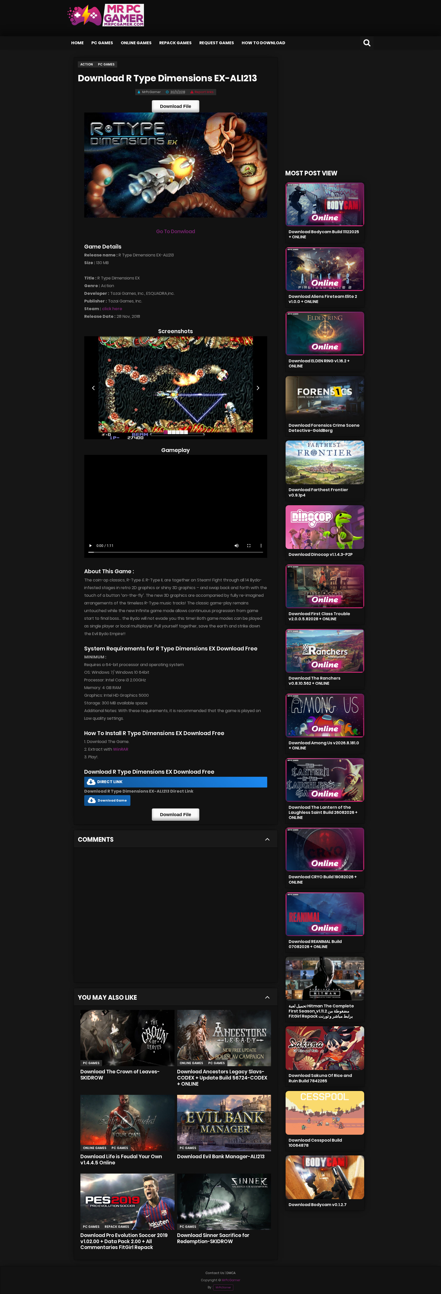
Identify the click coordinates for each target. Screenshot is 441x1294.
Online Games (136, 43)
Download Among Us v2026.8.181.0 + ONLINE (324, 745)
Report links (204, 92)
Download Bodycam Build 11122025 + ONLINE (324, 234)
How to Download (263, 43)
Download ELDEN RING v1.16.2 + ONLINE (319, 363)
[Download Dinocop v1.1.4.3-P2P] (325, 527)
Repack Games (175, 43)
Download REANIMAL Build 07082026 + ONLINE (315, 944)
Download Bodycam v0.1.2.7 (318, 1205)
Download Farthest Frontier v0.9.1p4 (318, 492)
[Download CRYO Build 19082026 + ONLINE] (325, 849)
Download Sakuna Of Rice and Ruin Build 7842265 (320, 1078)
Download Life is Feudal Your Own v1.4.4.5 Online (121, 1159)
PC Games (102, 43)
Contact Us (214, 1273)
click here (112, 309)
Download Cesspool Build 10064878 (315, 1142)
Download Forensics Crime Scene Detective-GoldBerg (324, 427)
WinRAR (120, 749)
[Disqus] (175, 917)
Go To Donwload (175, 231)
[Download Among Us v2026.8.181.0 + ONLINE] (325, 715)
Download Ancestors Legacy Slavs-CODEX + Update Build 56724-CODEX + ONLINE (222, 1077)
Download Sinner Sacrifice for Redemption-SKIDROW (213, 1238)
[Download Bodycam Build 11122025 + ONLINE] (325, 204)
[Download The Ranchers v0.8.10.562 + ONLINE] (325, 651)
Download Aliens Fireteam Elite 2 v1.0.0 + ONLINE (323, 299)
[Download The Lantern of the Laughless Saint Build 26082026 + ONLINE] (325, 780)
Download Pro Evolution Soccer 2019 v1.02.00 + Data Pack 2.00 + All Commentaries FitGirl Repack (124, 1241)
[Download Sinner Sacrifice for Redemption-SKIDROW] (224, 1202)
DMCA (231, 1273)
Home (77, 43)
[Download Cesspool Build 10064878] (325, 1113)
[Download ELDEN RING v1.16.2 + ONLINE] (325, 333)
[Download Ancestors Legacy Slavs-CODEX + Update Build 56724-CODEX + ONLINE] (224, 1038)
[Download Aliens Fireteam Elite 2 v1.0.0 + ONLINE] (325, 269)
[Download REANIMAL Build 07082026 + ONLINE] (325, 914)
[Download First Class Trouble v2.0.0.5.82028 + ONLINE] (325, 586)
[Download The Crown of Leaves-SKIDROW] (127, 1038)
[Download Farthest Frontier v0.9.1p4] (325, 462)
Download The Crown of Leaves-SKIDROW (120, 1074)
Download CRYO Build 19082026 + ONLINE (323, 879)
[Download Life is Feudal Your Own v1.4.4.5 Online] (127, 1123)
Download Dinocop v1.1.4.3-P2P (321, 554)
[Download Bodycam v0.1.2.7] (325, 1177)
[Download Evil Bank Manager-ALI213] (224, 1123)
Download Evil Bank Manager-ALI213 (221, 1156)
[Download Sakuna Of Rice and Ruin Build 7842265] (325, 1048)
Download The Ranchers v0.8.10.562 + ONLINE (314, 680)
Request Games (216, 43)
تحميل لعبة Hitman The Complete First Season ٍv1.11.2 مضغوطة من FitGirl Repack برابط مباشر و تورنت (321, 1011)
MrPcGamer (223, 1287)
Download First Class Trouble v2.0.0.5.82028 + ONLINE (319, 616)
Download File (175, 106)
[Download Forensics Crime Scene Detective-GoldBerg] (325, 398)
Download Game (112, 800)
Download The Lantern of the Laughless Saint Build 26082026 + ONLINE (323, 812)
